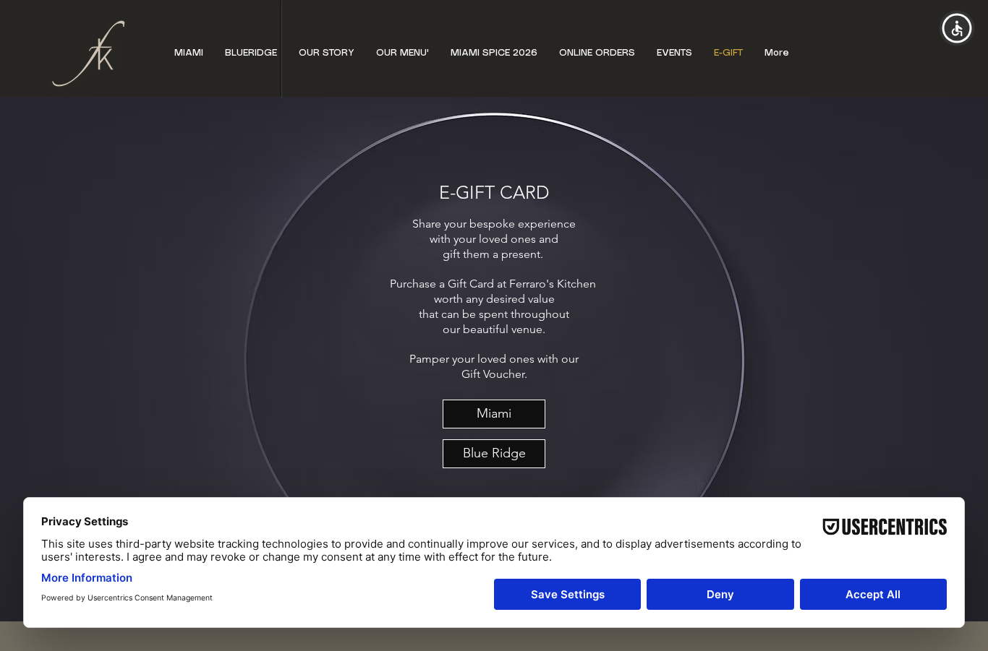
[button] (402, 53)
